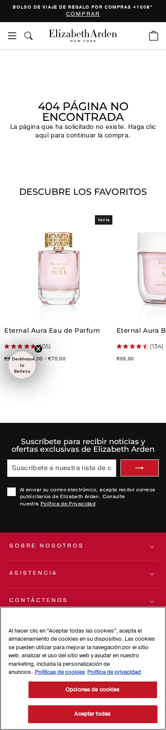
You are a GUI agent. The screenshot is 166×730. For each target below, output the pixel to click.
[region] (83, 11)
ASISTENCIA (33, 573)
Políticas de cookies (60, 672)
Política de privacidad (114, 672)
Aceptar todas (92, 714)
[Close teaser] (38, 349)
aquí (42, 135)
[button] (22, 365)
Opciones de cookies (93, 689)
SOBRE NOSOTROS (46, 546)
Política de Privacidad (67, 503)
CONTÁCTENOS (39, 600)
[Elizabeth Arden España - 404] (83, 35)
